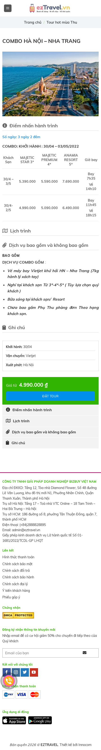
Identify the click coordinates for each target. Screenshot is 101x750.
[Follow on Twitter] (25, 672)
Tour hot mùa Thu (62, 22)
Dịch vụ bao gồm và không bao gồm (44, 432)
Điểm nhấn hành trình (32, 409)
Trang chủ (32, 22)
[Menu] (8, 8)
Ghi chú (18, 442)
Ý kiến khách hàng (16, 590)
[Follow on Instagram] (16, 672)
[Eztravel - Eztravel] (50, 8)
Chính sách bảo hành (18, 577)
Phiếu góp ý (11, 597)
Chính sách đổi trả (16, 570)
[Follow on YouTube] (34, 672)
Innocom (85, 745)
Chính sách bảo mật (17, 564)
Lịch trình (21, 421)
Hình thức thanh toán (18, 557)
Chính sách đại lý (15, 584)
